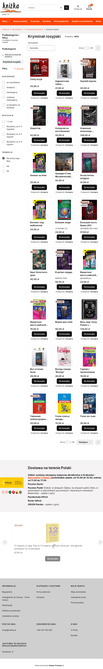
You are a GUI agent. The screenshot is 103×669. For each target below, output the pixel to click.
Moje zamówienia (78, 592)
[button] (66, 7)
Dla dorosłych (17, 29)
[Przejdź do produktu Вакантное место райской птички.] (89, 260)
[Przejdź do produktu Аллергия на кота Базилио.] (64, 116)
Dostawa (40, 597)
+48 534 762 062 (44, 630)
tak (7, 166)
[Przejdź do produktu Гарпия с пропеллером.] (89, 356)
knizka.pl (5, 29)
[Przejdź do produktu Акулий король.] (89, 68)
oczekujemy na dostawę (13, 106)
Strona (81, 48)
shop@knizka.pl (9, 630)
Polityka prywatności (11, 610)
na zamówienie (13, 82)
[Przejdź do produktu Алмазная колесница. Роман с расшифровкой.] (89, 116)
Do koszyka (39, 93)
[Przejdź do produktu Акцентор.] (39, 116)
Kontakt (74, 635)
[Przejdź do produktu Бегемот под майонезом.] (39, 210)
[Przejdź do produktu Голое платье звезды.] (64, 404)
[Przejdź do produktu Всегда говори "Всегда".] (64, 356)
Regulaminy (7, 592)
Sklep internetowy (48, 665)
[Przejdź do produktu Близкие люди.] (64, 210)
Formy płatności (43, 592)
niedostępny (12, 92)
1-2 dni (10, 121)
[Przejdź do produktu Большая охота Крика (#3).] (89, 210)
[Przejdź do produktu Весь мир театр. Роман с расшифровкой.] (89, 309)
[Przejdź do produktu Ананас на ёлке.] (39, 163)
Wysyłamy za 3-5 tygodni (14, 135)
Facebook (6, 652)
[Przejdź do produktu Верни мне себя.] (64, 309)
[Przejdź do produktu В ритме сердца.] (64, 260)
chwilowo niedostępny (12, 98)
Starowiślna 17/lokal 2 (39, 477)
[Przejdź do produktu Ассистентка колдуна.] (89, 163)
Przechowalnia (77, 602)
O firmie (74, 630)
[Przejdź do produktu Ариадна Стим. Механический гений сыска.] (64, 162)
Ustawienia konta (78, 597)
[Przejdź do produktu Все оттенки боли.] (39, 356)
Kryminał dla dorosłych (34, 29)
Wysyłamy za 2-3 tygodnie (14, 127)
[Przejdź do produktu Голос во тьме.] (89, 404)
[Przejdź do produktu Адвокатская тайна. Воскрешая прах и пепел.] (64, 68)
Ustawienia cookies (10, 616)
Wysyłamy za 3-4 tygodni (14, 143)
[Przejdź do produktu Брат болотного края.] (39, 260)
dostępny (11, 87)
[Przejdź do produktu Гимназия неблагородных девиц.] (39, 404)
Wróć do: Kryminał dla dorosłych (13, 55)
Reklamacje (7, 605)
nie (7, 171)
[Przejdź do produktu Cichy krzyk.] (39, 67)
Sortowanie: (33, 43)
